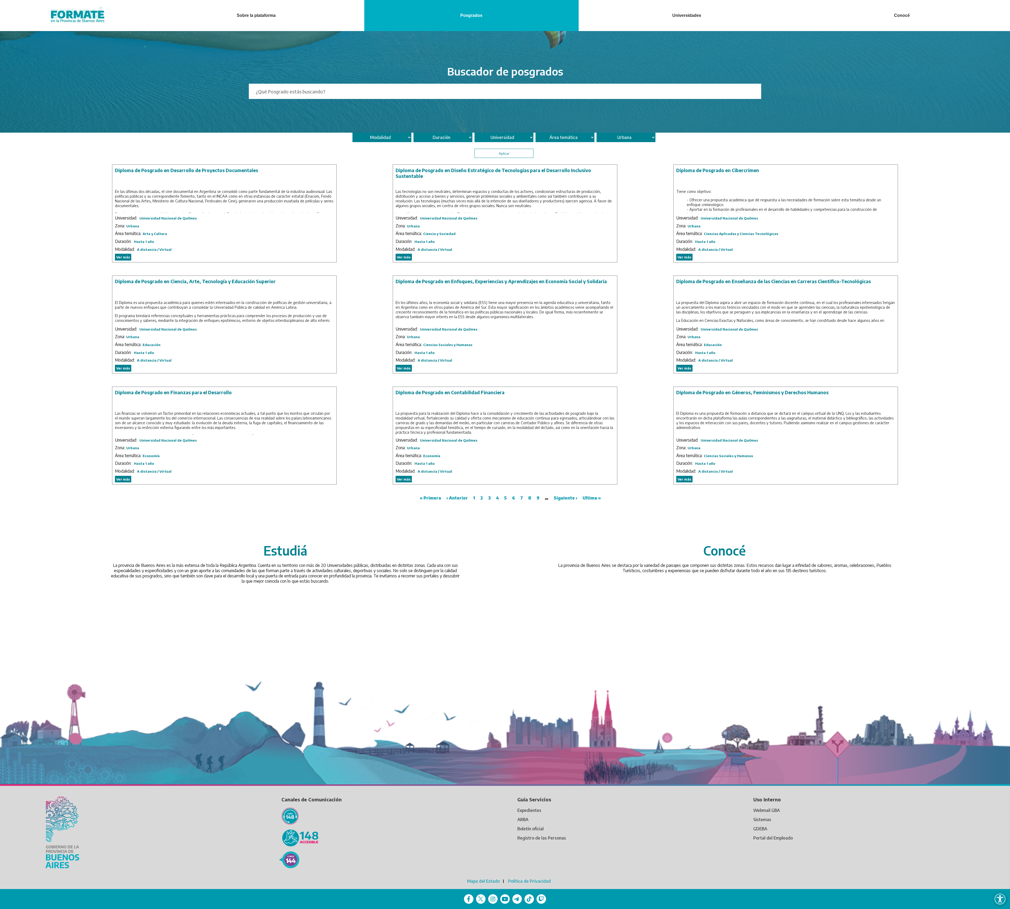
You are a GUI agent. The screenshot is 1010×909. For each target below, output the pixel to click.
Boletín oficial (530, 828)
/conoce (735, 528)
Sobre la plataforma (256, 15)
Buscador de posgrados (505, 71)
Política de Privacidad (529, 881)
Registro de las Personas (541, 838)
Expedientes (529, 810)
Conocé (902, 15)
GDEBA (760, 828)
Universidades (686, 15)
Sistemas (762, 819)
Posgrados (471, 15)
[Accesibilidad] (1000, 899)
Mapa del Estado (483, 881)
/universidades (296, 528)
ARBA (522, 819)
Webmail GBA (766, 810)
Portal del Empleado (773, 838)
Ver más (123, 257)
